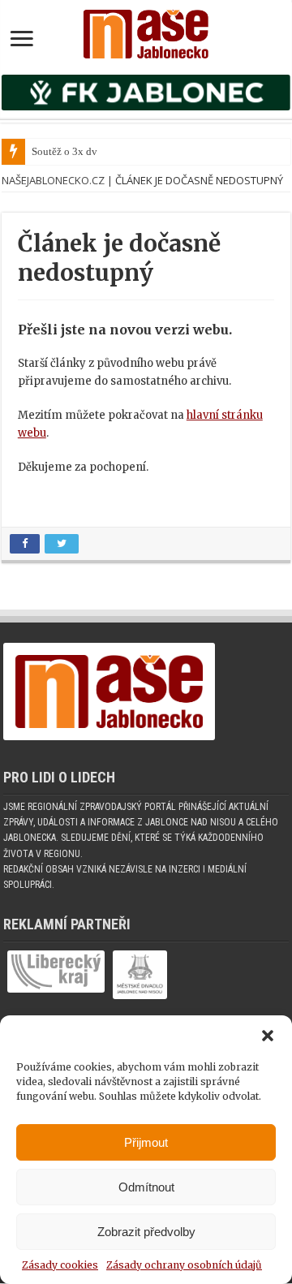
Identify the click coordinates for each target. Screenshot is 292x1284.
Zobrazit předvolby (146, 1232)
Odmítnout (146, 1187)
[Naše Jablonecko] (146, 30)
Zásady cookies (60, 1265)
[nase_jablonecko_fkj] (146, 92)
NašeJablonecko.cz (53, 180)
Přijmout (146, 1142)
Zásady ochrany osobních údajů (184, 1265)
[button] (268, 1036)
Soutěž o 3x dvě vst (75, 151)
